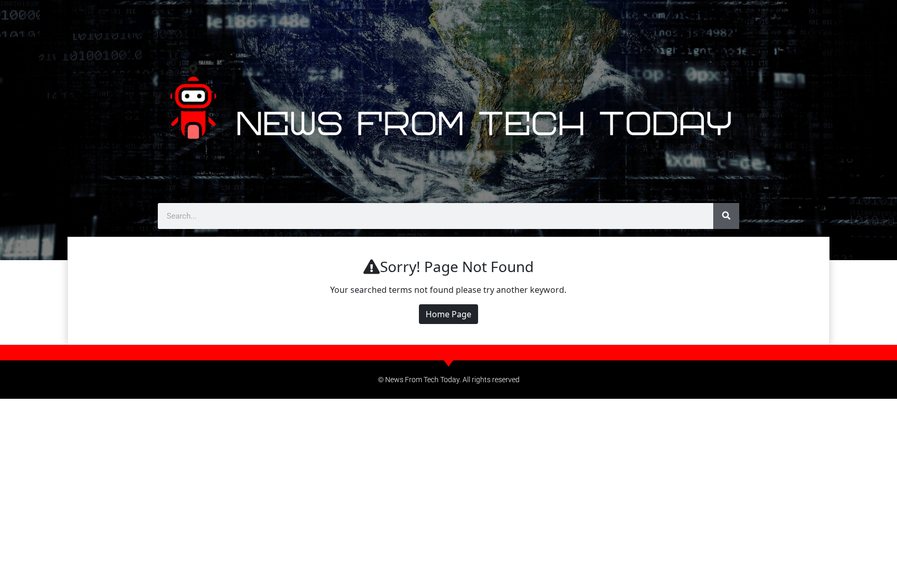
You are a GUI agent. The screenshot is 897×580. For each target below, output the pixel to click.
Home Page (448, 314)
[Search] (726, 216)
